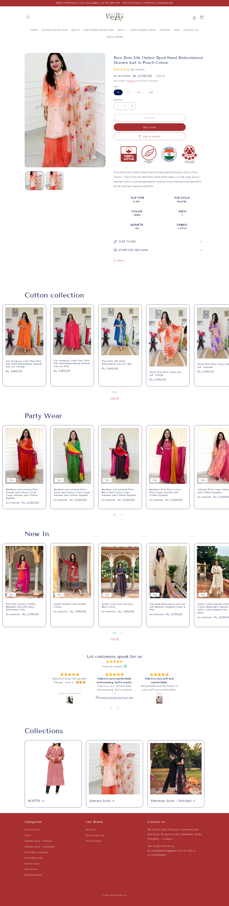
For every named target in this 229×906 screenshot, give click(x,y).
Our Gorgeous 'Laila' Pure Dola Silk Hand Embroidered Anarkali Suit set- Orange (24, 364)
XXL (153, 92)
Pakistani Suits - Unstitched (40, 846)
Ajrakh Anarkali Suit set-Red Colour (70, 605)
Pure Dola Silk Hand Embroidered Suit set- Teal (117, 362)
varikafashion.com (118, 895)
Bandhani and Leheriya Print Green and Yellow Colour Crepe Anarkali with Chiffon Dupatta (72, 492)
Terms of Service (95, 835)
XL (140, 92)
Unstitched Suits (33, 874)
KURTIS (34, 801)
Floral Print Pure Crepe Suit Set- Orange (165, 373)
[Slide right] (121, 392)
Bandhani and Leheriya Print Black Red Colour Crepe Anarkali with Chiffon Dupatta (119, 492)
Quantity (118, 99)
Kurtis (28, 835)
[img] (114, 661)
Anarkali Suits (32, 829)
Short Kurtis (31, 869)
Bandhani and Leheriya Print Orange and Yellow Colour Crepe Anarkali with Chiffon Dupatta (22, 493)
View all (114, 397)
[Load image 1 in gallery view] (34, 180)
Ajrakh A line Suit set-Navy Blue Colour (117, 605)
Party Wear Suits (34, 857)
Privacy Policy (93, 840)
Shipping (131, 80)
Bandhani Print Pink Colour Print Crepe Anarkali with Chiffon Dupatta (165, 492)
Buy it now (149, 127)
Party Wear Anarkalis (36, 852)
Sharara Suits (100, 801)
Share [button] (120, 260)
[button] (28, 17)
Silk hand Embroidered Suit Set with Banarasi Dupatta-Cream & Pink (167, 607)
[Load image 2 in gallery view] (54, 180)
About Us (91, 829)
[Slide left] (107, 392)
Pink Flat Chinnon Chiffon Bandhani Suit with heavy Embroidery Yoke (21, 607)
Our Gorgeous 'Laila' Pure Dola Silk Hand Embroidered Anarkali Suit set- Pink (72, 363)
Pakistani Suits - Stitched (171, 801)
